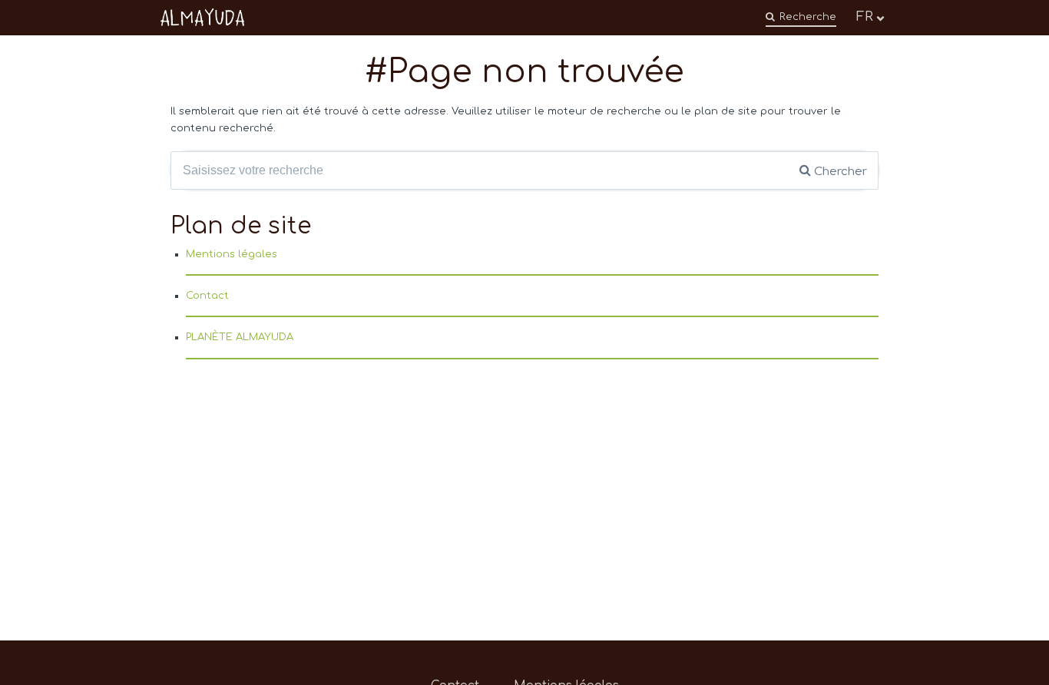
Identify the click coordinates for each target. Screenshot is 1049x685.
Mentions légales (231, 254)
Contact (207, 295)
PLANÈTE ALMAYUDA (239, 337)
